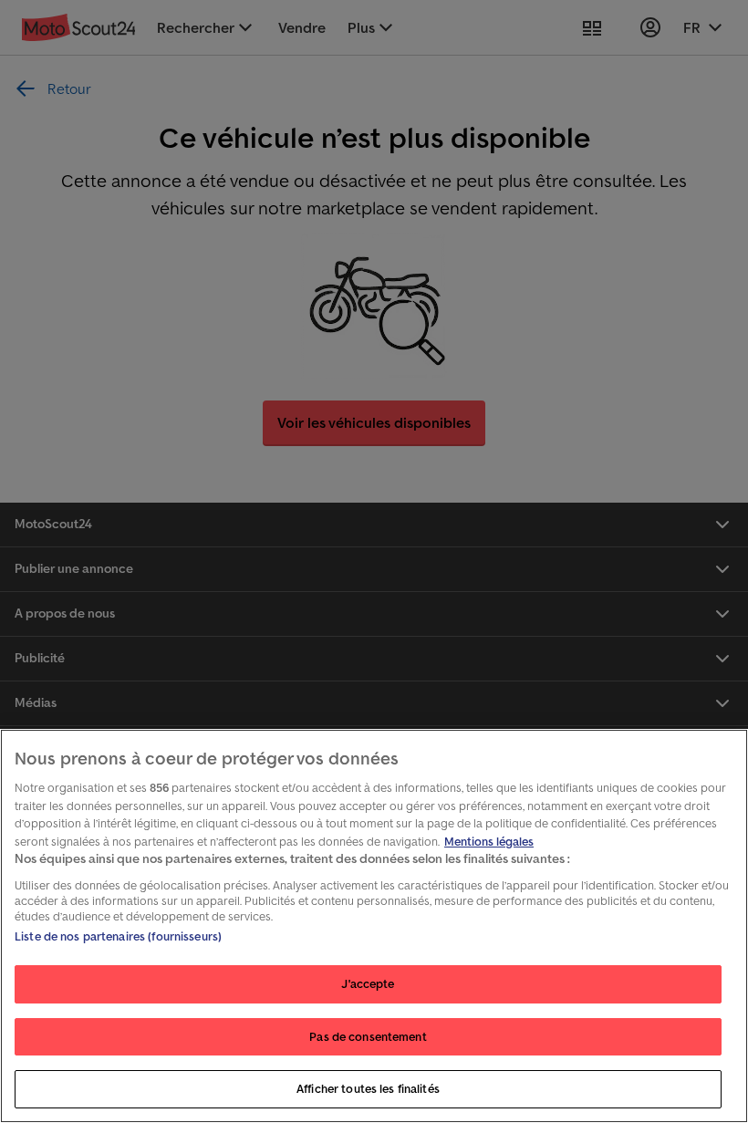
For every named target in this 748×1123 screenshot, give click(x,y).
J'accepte (367, 984)
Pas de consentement (367, 1037)
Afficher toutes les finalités (368, 1089)
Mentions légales (489, 841)
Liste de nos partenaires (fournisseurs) (118, 936)
